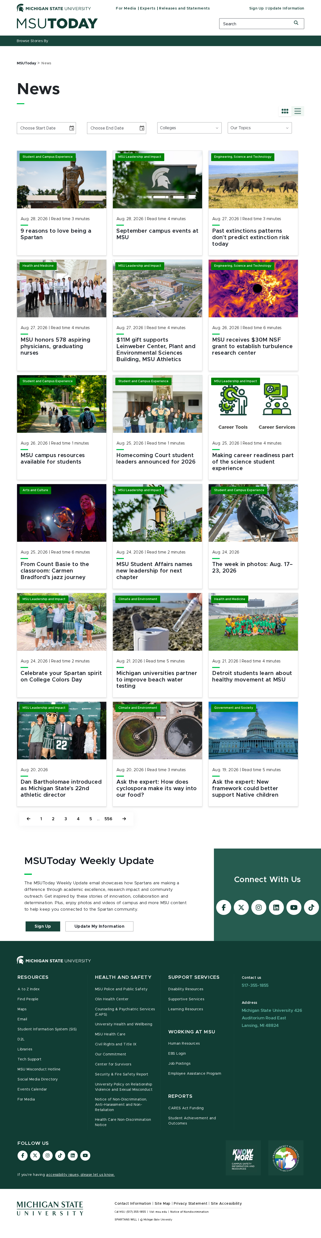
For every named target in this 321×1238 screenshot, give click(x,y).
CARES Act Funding (186, 1108)
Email (22, 1019)
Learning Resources (185, 1009)
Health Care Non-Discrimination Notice (123, 1122)
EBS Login (177, 1053)
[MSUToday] (111, 23)
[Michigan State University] (54, 8)
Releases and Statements (184, 8)
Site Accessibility (226, 1203)
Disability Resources (185, 989)
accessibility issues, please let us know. (80, 1175)
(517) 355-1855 (136, 1212)
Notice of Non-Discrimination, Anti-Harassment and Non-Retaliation (121, 1105)
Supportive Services (186, 999)
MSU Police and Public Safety (121, 989)
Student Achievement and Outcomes (192, 1121)
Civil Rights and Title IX (116, 1044)
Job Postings (179, 1063)
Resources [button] (33, 977)
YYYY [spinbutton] (40, 128)
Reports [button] (180, 1096)
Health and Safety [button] (123, 977)
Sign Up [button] (43, 926)
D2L (21, 1039)
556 (108, 819)
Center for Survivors (113, 1064)
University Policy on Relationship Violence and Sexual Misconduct (124, 1087)
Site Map (163, 1203)
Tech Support (29, 1059)
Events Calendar (32, 1089)
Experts (147, 8)
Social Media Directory (38, 1079)
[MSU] (160, 965)
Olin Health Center (112, 999)
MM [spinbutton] (22, 128)
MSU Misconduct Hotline (39, 1069)
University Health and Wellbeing (123, 1024)
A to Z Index (29, 989)
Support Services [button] (194, 977)
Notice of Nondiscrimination (189, 1212)
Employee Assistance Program (194, 1073)
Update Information (286, 8)
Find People (28, 999)
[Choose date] (72, 128)
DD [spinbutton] (31, 128)
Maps (22, 1009)
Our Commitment (110, 1054)
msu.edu (161, 1212)
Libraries (25, 1049)
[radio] (285, 111)
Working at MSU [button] (191, 1032)
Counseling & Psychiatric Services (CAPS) (125, 1012)
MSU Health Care (110, 1034)
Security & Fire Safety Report (121, 1074)
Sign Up (256, 8)
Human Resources (184, 1043)
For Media (126, 8)
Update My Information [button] (99, 926)
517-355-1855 (255, 985)
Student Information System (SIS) (47, 1029)
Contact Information (133, 1203)
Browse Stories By (32, 41)
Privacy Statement (190, 1203)
